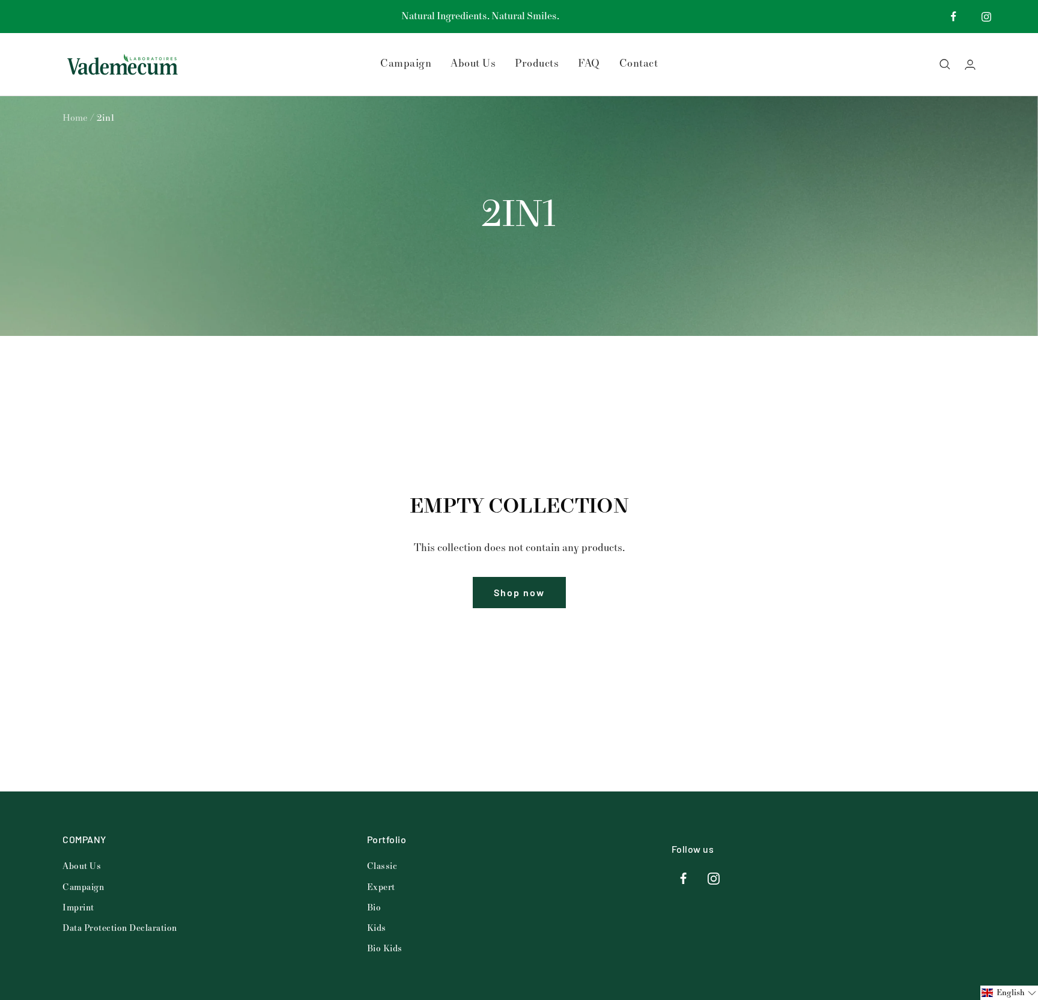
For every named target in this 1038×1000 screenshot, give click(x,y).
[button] (1009, 993)
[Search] (944, 64)
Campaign (405, 63)
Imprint (78, 907)
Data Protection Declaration (119, 928)
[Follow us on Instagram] (986, 16)
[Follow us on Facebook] (953, 16)
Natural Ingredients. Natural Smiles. (480, 16)
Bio (374, 907)
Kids (376, 928)
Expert (381, 887)
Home (75, 118)
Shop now (519, 592)
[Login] (970, 64)
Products (537, 63)
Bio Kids (384, 948)
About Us (473, 63)
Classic (382, 866)
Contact (638, 63)
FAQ (589, 63)
